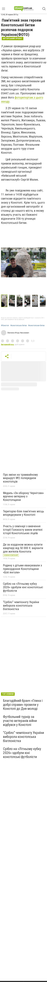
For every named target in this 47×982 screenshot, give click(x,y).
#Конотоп (5, 325)
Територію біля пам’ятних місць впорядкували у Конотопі (23, 513)
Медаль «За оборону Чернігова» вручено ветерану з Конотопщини (23, 496)
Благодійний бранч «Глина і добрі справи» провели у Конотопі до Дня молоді (22, 705)
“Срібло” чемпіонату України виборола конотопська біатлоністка (21, 605)
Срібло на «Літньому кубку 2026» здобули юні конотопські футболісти (23, 587)
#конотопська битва (18, 325)
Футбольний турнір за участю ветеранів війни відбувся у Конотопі (20, 721)
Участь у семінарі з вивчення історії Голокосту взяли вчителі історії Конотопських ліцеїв (22, 529)
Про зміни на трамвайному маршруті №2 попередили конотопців (20, 478)
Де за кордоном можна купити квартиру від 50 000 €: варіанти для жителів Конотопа (23, 548)
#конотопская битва (36, 325)
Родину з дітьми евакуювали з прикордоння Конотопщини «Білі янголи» (22, 569)
